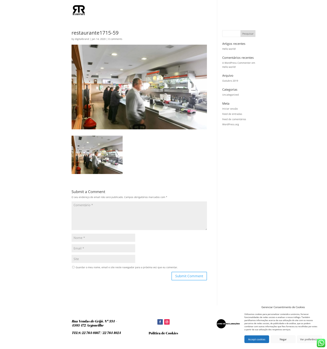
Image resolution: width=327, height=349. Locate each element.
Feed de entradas (232, 114)
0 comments (115, 39)
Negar (283, 339)
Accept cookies (256, 339)
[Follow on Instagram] (167, 322)
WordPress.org (230, 124)
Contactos (249, 10)
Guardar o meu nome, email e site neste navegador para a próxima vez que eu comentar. (127, 267)
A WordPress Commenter (236, 62)
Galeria (235, 10)
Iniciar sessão (230, 108)
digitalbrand (82, 39)
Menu (223, 10)
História (210, 10)
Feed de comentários (234, 119)
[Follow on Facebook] (160, 322)
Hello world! (229, 48)
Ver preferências (309, 339)
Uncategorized (230, 94)
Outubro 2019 (230, 80)
